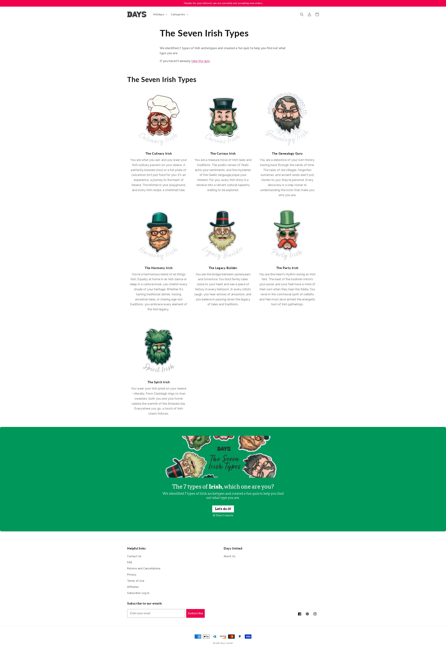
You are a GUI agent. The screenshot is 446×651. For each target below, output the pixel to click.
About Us (229, 556)
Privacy (131, 574)
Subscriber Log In (138, 593)
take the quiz (200, 61)
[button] (160, 14)
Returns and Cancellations (144, 568)
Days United (227, 643)
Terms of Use (135, 580)
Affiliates (133, 587)
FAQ (129, 562)
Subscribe (195, 613)
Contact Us (134, 556)
